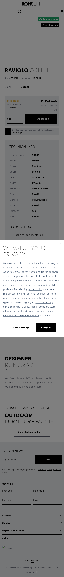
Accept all (35, 289)
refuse (16, 306)
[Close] (60, 243)
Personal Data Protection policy (21, 315)
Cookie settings (44, 302)
